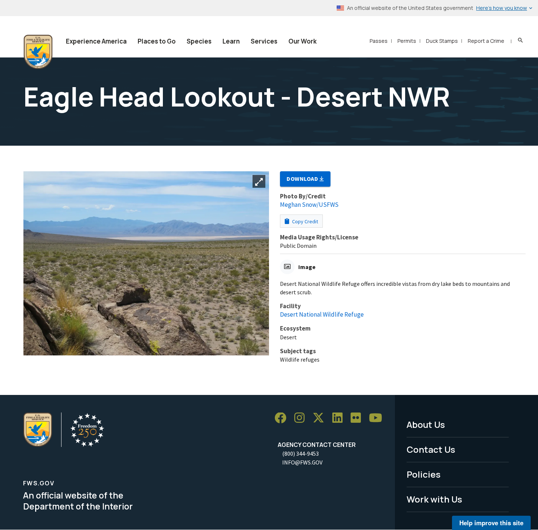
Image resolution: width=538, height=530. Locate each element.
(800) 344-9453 (300, 453)
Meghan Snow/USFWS (309, 205)
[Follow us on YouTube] (378, 418)
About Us (426, 424)
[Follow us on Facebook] (282, 418)
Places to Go (157, 41)
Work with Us (434, 499)
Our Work (302, 41)
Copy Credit (304, 221)
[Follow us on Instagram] (302, 418)
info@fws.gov (302, 462)
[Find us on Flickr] (358, 418)
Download (303, 178)
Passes (379, 40)
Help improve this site (491, 522)
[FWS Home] (38, 52)
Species (199, 41)
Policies (424, 474)
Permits (406, 40)
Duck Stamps (442, 40)
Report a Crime (486, 40)
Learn (231, 41)
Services (264, 41)
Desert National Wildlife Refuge (322, 314)
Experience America (96, 41)
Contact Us (431, 449)
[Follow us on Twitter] (321, 418)
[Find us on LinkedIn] (340, 418)
